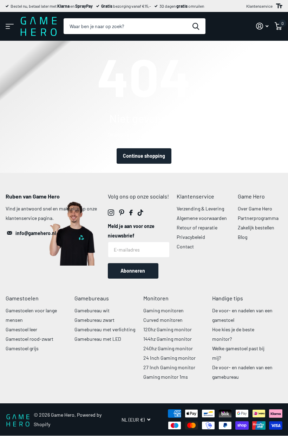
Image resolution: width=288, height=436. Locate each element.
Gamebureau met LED (97, 339)
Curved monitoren (163, 320)
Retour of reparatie (197, 227)
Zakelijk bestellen (256, 227)
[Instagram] (111, 212)
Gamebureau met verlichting (104, 329)
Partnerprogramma (258, 218)
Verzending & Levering (200, 209)
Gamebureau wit (92, 310)
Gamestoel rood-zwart (29, 339)
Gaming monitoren (163, 310)
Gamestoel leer (21, 329)
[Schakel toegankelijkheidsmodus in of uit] (279, 6)
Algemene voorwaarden (202, 218)
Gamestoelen (22, 298)
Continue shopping (144, 156)
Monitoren (156, 298)
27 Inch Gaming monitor (169, 367)
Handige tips (227, 298)
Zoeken (195, 26)
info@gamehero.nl (35, 233)
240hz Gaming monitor (168, 348)
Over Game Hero (255, 209)
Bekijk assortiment (10, 26)
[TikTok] (140, 212)
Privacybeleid (191, 237)
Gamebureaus (91, 298)
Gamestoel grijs (22, 348)
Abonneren (133, 271)
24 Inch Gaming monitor (169, 358)
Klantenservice (259, 6)
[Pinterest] (121, 212)
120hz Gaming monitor (167, 329)
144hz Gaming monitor (167, 339)
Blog (242, 237)
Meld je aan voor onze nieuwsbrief (131, 231)
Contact (185, 246)
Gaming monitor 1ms (165, 377)
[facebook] (131, 212)
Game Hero (251, 196)
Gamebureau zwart (94, 320)
